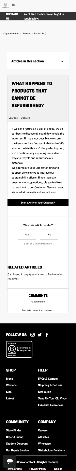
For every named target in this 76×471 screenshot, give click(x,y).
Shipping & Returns (50, 385)
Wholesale (44, 443)
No (49, 234)
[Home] (5, 5)
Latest (10, 398)
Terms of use (14, 469)
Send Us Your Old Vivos (52, 398)
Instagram (32, 335)
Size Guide (44, 392)
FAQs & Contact (48, 378)
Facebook (47, 335)
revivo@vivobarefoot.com (41, 192)
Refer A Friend (15, 437)
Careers (43, 430)
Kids (9, 392)
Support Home (10, 33)
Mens (9, 378)
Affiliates (43, 437)
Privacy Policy (37, 469)
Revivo (26, 33)
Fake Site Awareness (50, 405)
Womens (11, 385)
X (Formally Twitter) (39, 335)
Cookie (58, 469)
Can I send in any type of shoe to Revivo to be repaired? (34, 277)
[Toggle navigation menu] (17, 5)
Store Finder (13, 430)
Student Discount (17, 443)
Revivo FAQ (40, 33)
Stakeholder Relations (51, 450)
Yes (27, 234)
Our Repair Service (17, 450)
